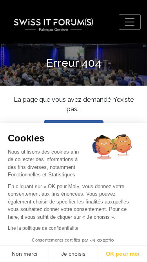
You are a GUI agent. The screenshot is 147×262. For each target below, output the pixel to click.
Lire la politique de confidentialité (43, 228)
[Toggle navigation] (130, 22)
